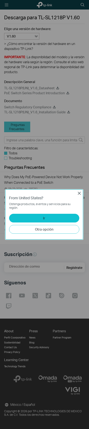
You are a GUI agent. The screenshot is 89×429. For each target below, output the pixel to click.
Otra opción (44, 229)
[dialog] (44, 214)
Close (79, 193)
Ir (44, 218)
